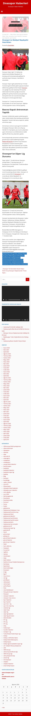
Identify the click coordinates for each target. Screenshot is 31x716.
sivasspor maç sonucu (9, 598)
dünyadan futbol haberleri (10, 488)
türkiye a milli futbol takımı (10, 638)
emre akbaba (7, 492)
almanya (5, 452)
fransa (5, 504)
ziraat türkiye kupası (8, 666)
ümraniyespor (7, 660)
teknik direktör (7, 618)
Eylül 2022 (6, 376)
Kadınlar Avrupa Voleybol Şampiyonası (13, 562)
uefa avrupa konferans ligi (10, 652)
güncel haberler (24, 34)
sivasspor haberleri (8, 596)
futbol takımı (17, 253)
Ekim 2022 (6, 374)
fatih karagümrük (8, 496)
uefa (4, 648)
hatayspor (6, 548)
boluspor (5, 478)
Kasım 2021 (6, 395)
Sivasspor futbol (18, 260)
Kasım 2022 (6, 372)
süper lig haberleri (8, 614)
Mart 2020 (6, 433)
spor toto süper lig (8, 606)
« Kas (3, 707)
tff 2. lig (5, 622)
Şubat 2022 (6, 390)
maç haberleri (9, 255)
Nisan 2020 (6, 431)
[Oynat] (3, 299)
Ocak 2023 (6, 368)
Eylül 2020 (6, 421)
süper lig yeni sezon (8, 616)
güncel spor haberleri (9, 542)
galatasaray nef (7, 526)
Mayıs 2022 (6, 384)
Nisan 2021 (6, 409)
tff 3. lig (5, 624)
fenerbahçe (6, 498)
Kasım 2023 (6, 348)
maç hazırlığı (17, 255)
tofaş (4, 626)
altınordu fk (6, 456)
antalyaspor (6, 460)
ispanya (5, 554)
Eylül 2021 (6, 399)
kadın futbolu (7, 560)
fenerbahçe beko (8, 500)
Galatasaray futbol (8, 514)
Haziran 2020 (7, 427)
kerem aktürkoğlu (8, 568)
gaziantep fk (6, 530)
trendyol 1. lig (7, 632)
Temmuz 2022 (7, 380)
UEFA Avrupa (6, 650)
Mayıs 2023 (6, 360)
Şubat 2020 (6, 435)
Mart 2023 (6, 364)
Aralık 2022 (6, 370)
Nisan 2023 (6, 362)
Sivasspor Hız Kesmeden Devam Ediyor (13, 269)
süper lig (5, 612)
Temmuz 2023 (7, 356)
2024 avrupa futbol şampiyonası (12, 446)
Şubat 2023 (6, 366)
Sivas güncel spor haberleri (15, 36)
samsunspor (6, 584)
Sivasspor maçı (19, 262)
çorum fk (5, 484)
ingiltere (5, 552)
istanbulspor (6, 556)
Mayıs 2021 (6, 407)
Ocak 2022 (6, 392)
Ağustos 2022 (7, 378)
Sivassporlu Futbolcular (21, 264)
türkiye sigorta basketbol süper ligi (12, 644)
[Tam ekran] (27, 299)
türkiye (5, 636)
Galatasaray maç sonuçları (10, 524)
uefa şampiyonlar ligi (9, 656)
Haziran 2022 (7, 382)
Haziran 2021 (7, 405)
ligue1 (5, 574)
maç (4, 255)
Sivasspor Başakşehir (8, 260)
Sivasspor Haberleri (15, 3)
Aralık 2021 (6, 394)
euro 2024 (6, 494)
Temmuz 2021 (7, 403)
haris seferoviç (7, 546)
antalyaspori (6, 462)
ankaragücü (6, 458)
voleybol (5, 662)
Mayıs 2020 (6, 429)
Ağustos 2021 (7, 401)
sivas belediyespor (8, 590)
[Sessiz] (25, 299)
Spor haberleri (5, 38)
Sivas (7, 36)
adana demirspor (8, 448)
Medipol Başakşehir (7, 141)
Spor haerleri (13, 38)
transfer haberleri (8, 630)
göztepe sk (6, 536)
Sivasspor (24, 36)
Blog (11, 34)
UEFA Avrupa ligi (7, 654)
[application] (15, 293)
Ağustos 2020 (7, 423)
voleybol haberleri (8, 664)
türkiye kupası (7, 642)
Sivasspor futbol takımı (9, 262)
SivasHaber (11, 45)
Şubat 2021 (6, 413)
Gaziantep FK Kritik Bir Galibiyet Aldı (13, 327)
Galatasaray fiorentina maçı (10, 512)
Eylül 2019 (6, 439)
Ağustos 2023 (7, 354)
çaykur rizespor (7, 482)
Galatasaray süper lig (9, 528)
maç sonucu (6, 576)
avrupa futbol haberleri (9, 464)
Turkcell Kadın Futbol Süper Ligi (11, 634)
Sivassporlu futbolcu (8, 264)
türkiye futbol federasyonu (10, 640)
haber (3, 36)
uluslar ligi (6, 658)
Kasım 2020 (6, 419)
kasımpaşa (6, 564)
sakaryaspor (6, 582)
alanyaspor (6, 450)
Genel (18, 34)
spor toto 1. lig (7, 604)
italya (4, 558)
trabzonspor (6, 628)
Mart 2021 (6, 411)
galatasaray (6, 508)
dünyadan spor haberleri (10, 490)
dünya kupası (7, 486)
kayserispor (6, 566)
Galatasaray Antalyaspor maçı (11, 510)
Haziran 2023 (7, 358)
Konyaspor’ (18, 174)
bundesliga (6, 480)
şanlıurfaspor (7, 586)
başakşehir (5, 253)
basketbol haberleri (8, 470)
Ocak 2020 (6, 437)
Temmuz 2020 (7, 425)
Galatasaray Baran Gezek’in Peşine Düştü (14, 341)
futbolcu (24, 253)
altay (4, 454)
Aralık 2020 (6, 417)
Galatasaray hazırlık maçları (10, 520)
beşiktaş (5, 474)
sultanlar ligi (6, 608)
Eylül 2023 (6, 352)
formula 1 (6, 502)
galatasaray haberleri (9, 516)
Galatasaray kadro (8, 522)
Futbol (14, 34)
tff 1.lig (5, 620)
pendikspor (6, 580)
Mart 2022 (6, 388)
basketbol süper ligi (8, 472)
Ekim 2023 (6, 350)
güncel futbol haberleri (9, 538)
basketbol (6, 468)
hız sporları (6, 550)
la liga (5, 572)
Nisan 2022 (6, 386)
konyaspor (6, 570)
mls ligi (5, 578)
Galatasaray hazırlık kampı (10, 518)
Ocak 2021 (6, 415)
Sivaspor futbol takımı (8, 257)
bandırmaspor (7, 466)
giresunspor (6, 534)
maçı (23, 255)
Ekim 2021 (6, 397)
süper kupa (6, 610)
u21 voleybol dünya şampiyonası (12, 646)
